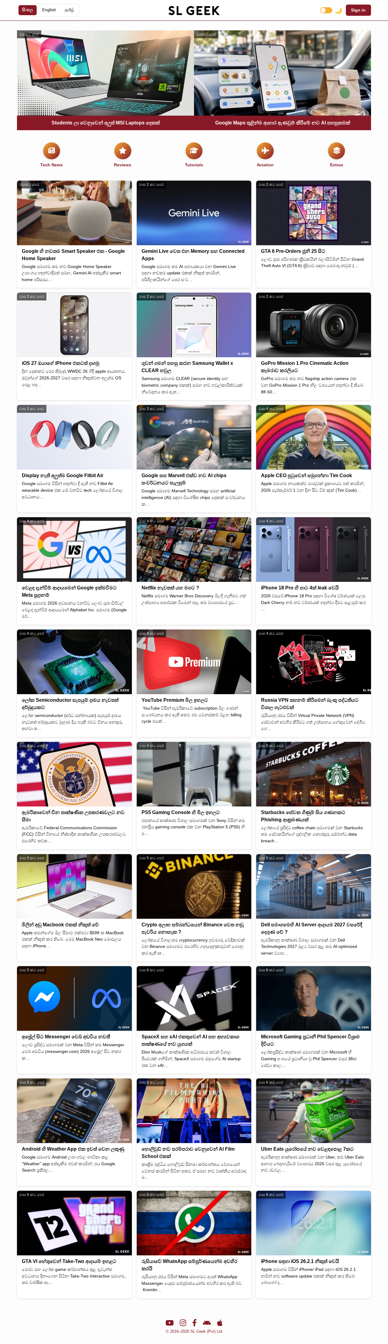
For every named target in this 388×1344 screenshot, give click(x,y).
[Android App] (207, 1323)
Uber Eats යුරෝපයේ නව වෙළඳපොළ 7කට (307, 1149)
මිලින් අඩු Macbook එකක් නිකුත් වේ (60, 924)
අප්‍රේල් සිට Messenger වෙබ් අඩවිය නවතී (66, 1036)
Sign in (358, 10)
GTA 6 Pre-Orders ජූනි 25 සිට (293, 251)
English (49, 10)
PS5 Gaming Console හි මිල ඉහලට (181, 812)
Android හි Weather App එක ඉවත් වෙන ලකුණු (73, 1149)
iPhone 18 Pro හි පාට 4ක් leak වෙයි (300, 587)
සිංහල (27, 10)
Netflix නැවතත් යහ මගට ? (170, 587)
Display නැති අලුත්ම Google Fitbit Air (62, 475)
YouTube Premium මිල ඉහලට (175, 700)
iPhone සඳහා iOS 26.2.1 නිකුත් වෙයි (300, 1261)
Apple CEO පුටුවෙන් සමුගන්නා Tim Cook (306, 475)
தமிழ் (69, 10)
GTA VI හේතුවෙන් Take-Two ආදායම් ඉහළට (69, 1261)
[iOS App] (219, 1323)
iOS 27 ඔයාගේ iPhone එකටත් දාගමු (60, 363)
